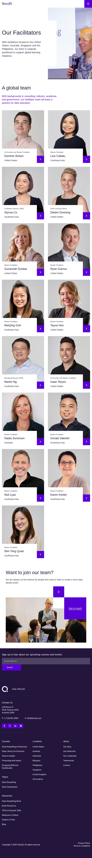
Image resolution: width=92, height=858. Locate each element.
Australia (36, 751)
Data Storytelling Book (11, 801)
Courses (6, 741)
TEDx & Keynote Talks (11, 810)
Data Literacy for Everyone (13, 751)
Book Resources (9, 806)
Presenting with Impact (11, 761)
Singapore (37, 770)
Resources (7, 796)
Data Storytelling (9, 782)
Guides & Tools (8, 820)
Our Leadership (69, 756)
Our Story (67, 747)
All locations (38, 779)
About (66, 741)
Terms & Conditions (81, 846)
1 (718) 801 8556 (11, 718)
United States (38, 747)
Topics (5, 777)
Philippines (37, 765)
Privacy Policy (84, 843)
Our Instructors (69, 751)
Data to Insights (8, 756)
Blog (4, 824)
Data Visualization (9, 787)
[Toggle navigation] (88, 4)
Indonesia (37, 756)
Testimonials (68, 761)
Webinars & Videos (10, 815)
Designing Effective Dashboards (10, 766)
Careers (66, 765)
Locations (37, 741)
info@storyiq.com (34, 718)
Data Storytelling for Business (14, 747)
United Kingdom (39, 774)
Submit (10, 667)
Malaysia (36, 761)
